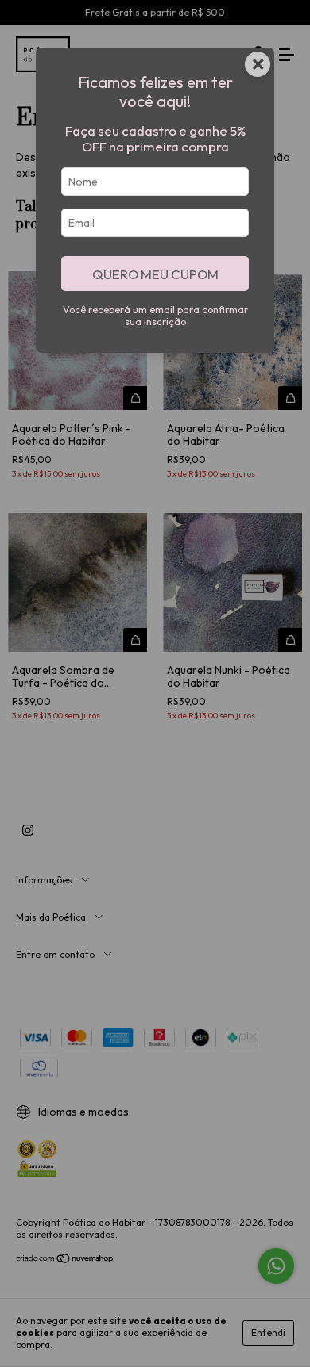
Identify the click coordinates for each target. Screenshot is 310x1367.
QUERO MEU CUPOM (155, 274)
